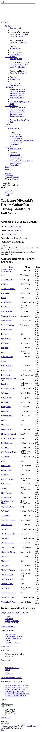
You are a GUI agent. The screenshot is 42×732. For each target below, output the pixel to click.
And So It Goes (6, 280)
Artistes (8, 124)
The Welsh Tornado (8, 570)
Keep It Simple (6, 398)
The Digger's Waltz (8, 534)
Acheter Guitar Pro (21, 613)
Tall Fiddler (5, 516)
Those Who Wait (7, 579)
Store (7, 169)
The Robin (5, 561)
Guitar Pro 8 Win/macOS (19, 34)
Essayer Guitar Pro (7, 613)
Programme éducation (13, 638)
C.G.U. (17, 726)
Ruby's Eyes (5, 484)
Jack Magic (5, 393)
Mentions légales (7, 726)
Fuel (2, 352)
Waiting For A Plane (8, 602)
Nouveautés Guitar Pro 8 (14, 636)
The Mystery (5, 556)
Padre (3, 461)
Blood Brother (6, 302)
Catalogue (9, 193)
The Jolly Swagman (8, 547)
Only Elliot (5, 457)
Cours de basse (15, 134)
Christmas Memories (8, 316)
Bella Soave (5, 293)
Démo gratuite (10, 634)
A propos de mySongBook (19, 102)
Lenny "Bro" (6, 407)
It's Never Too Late (8, 388)
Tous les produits (16, 28)
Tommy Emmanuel (14, 226)
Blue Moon (5, 307)
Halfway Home (6, 370)
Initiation (4, 384)
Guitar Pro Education (17, 36)
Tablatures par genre (17, 95)
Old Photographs (7, 443)
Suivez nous (5, 718)
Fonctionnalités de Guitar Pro (11, 678)
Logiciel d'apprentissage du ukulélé (17, 694)
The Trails (4, 566)
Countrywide (6, 320)
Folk (14, 234)
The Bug (4, 529)
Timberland (5, 588)
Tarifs (12, 104)
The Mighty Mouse (8, 552)
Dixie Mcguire (6, 329)
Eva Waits (4, 343)
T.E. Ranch (5, 511)
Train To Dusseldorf (8, 593)
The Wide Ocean (7, 575)
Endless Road (6, 339)
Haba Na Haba (6, 366)
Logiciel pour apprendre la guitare (17, 685)
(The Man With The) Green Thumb (8, 270)
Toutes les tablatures (17, 98)
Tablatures (9, 87)
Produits (8, 26)
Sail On (4, 488)
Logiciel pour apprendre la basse (16, 687)
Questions (4, 475)
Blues (10, 234)
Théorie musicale (16, 136)
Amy (3, 275)
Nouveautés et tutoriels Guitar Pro (22, 140)
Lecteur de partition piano (14, 692)
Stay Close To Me (7, 507)
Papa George (5, 466)
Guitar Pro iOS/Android (18, 42)
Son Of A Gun (6, 497)
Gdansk (4, 361)
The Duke (4, 538)
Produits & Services (8, 627)
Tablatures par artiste (17, 93)
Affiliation (9, 674)
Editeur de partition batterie (15, 689)
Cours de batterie (16, 138)
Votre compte (5, 646)
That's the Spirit (6, 525)
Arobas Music (6, 660)
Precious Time (6, 470)
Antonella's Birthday (8, 289)
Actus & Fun (14, 144)
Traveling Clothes (7, 597)
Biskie (3, 298)
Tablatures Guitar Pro (12, 642)
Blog (7, 126)
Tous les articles (15, 128)
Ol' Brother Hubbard (8, 438)
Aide (7, 672)
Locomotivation (6, 416)
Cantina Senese (6, 311)
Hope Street (5, 375)
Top (2, 730)
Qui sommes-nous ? (12, 668)
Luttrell (3, 420)
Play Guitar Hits (15, 55)
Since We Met (6, 493)
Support (8, 167)
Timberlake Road (7, 584)
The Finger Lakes (7, 543)
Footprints (4, 348)
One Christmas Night (8, 452)
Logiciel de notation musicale (15, 696)
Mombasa (4, 425)
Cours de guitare (16, 142)
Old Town (5, 448)
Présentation (9, 191)
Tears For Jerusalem (8, 520)
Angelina (4, 284)
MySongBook (15, 48)
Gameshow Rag (7, 357)
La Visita (4, 402)
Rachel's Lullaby (7, 479)
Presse (7, 670)
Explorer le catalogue (17, 91)
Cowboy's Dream (7, 325)
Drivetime (4, 334)
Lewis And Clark (7, 411)
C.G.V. (23, 726)
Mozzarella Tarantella (8, 434)
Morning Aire (6, 429)
